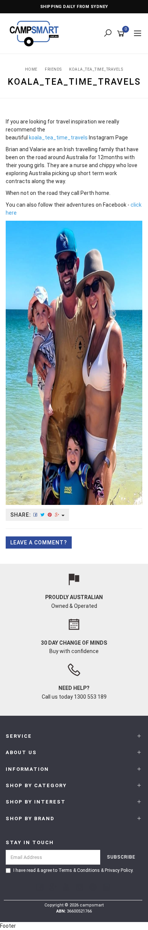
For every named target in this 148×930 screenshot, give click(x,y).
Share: (21, 515)
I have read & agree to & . (73, 870)
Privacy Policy (118, 870)
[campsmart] (36, 33)
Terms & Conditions (79, 870)
